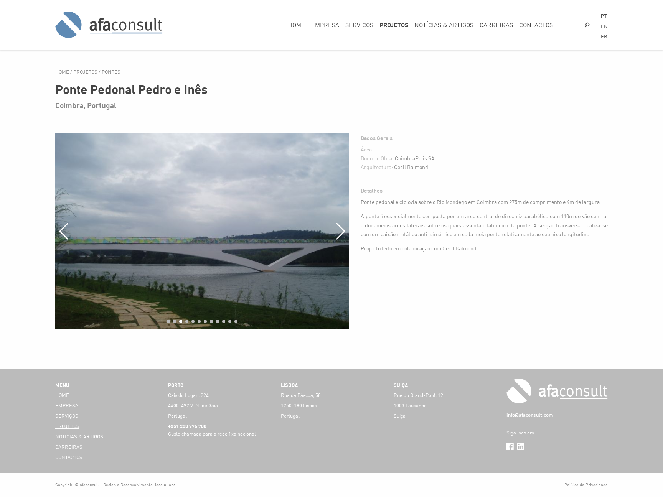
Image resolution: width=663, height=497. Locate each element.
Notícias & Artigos (443, 24)
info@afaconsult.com (529, 415)
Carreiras (496, 24)
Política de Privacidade (586, 484)
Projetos (393, 24)
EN (604, 26)
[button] (168, 321)
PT (604, 16)
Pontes (111, 72)
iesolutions (165, 484)
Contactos (536, 24)
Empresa (325, 24)
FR (604, 36)
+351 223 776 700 (187, 426)
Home (296, 24)
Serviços (359, 24)
